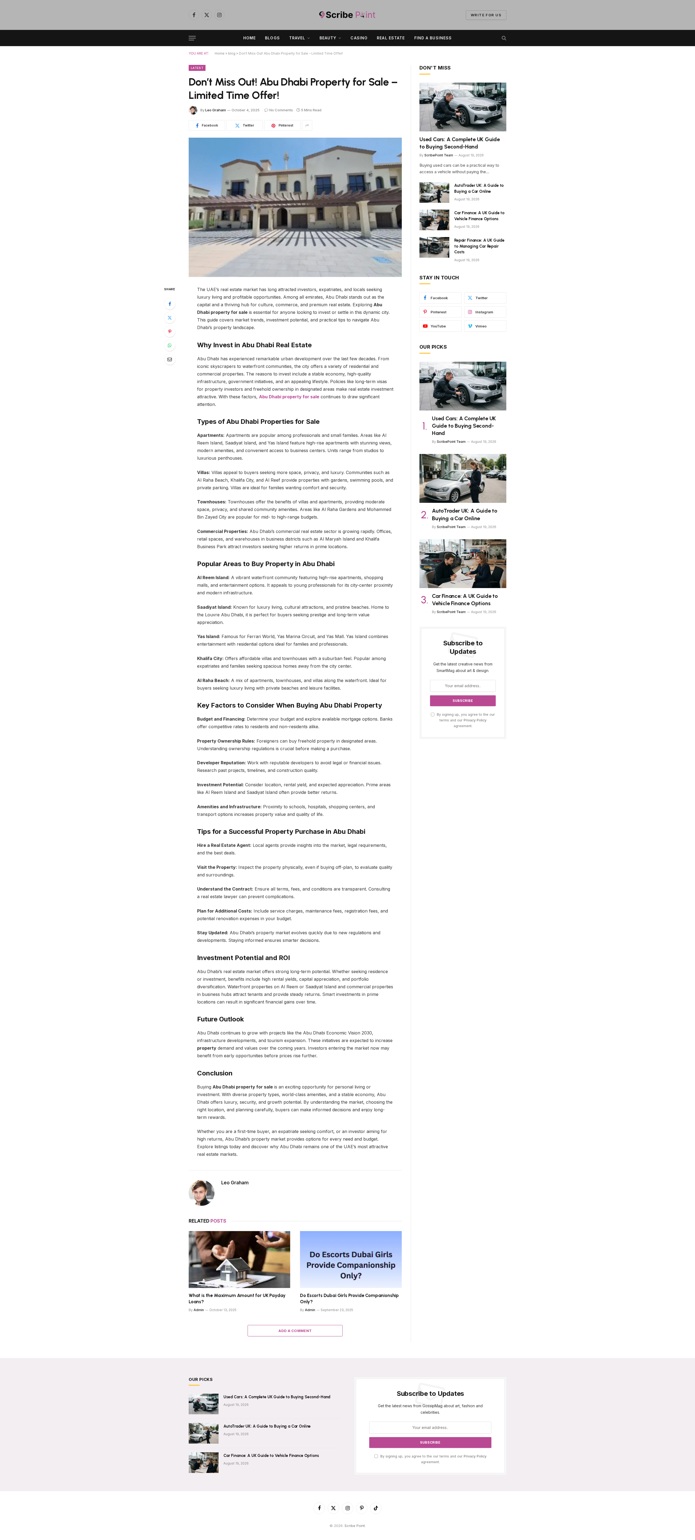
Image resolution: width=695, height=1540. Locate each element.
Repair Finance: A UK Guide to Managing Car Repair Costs (479, 246)
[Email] (169, 359)
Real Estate (391, 38)
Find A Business (433, 38)
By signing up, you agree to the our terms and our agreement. (465, 720)
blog (231, 53)
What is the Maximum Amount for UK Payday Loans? (237, 1298)
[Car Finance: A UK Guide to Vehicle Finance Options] (434, 220)
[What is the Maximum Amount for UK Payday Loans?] (239, 1259)
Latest (197, 68)
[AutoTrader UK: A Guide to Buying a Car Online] (434, 192)
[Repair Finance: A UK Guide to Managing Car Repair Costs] (434, 247)
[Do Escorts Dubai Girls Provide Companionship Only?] (351, 1259)
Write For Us (486, 15)
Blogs (272, 38)
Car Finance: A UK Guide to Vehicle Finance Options (479, 215)
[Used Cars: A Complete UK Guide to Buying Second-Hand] (462, 107)
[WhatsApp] (169, 345)
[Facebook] (169, 303)
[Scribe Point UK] (347, 15)
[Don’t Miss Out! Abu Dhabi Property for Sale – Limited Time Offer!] (295, 207)
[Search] (503, 38)
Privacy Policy (475, 720)
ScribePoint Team (438, 155)
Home (249, 38)
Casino (359, 38)
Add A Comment (295, 1330)
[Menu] (192, 38)
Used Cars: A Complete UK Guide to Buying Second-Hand (459, 143)
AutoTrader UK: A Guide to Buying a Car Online (479, 188)
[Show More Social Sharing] (307, 125)
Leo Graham (215, 110)
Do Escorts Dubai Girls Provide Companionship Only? (349, 1298)
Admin (199, 1310)
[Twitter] (169, 317)
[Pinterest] (169, 331)
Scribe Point (355, 1525)
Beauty (328, 38)
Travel (297, 38)
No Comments (281, 110)
